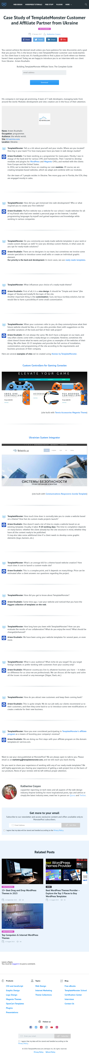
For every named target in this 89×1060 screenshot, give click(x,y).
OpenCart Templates (15, 1003)
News (48, 887)
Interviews (69, 999)
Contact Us (69, 1003)
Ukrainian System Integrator (44, 437)
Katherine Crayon (53, 34)
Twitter (83, 795)
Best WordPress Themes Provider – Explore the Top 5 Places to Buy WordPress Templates (62, 893)
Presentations (12, 1012)
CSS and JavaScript (14, 986)
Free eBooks (70, 986)
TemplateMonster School (76, 990)
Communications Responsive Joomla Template (66, 493)
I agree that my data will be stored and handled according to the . (35, 830)
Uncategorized (44, 29)
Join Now (73, 825)
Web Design (17, 4)
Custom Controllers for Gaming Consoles (45, 365)
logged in (16, 964)
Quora (72, 795)
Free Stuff (49, 4)
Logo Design (11, 994)
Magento (48, 161)
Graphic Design (13, 990)
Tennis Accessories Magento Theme (71, 412)
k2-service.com (13, 139)
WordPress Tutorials (33, 4)
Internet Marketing (43, 990)
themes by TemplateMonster (64, 353)
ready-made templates (75, 260)
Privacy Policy (58, 830)
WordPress (35, 161)
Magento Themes (13, 999)
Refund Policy (50, 1052)
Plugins (59, 4)
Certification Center (73, 994)
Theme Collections (43, 994)
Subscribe (64, 1036)
